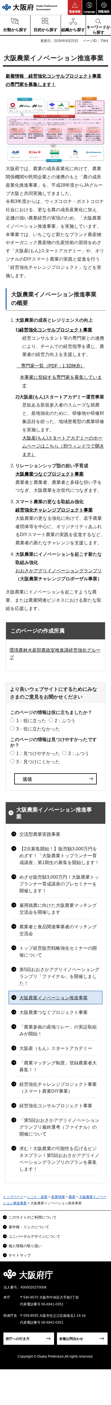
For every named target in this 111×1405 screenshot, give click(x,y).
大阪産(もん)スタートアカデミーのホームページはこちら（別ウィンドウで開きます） (63, 446)
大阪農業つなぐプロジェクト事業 (49, 474)
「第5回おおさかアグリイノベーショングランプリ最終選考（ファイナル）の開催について (59, 1127)
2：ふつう (65, 720)
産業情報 (58, 1197)
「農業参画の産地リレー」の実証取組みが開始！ (58, 1030)
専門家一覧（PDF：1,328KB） (51, 365)
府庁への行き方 (18, 1339)
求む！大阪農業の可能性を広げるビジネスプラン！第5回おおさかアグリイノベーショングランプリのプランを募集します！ (59, 1158)
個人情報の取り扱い (25, 1246)
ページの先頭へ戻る (100, 1276)
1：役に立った (31, 720)
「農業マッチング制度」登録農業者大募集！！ (58, 1066)
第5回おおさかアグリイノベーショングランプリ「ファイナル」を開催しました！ (59, 976)
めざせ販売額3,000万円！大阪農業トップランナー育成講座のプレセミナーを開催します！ (59, 884)
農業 (72, 1197)
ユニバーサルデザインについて (34, 1236)
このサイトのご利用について (33, 1217)
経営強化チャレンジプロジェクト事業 (54, 510)
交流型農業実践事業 (39, 834)
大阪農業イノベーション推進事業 (54, 813)
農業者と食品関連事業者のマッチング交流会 (58, 930)
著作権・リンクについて (29, 1227)
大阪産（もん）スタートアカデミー (55, 1048)
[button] (75, 7)
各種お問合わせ (71, 1339)
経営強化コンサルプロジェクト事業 (55, 329)
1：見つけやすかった (38, 753)
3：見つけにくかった (38, 761)
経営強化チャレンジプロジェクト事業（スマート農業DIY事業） (58, 1088)
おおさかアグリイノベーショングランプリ (58, 570)
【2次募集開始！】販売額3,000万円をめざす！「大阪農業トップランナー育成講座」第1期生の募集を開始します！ (59, 855)
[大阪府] (29, 7)
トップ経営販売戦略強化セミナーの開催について (58, 951)
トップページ (13, 1197)
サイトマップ (20, 1255)
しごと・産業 (37, 1197)
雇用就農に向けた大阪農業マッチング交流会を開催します (58, 909)
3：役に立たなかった (38, 728)
